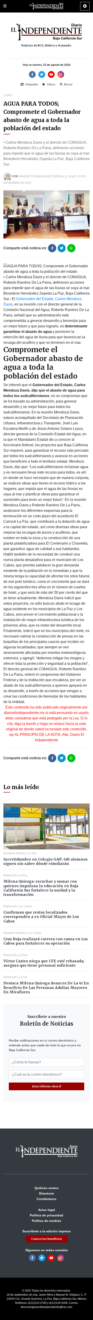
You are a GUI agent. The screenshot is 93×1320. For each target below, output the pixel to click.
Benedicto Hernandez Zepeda (41, 176)
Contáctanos (46, 1199)
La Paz (7, 95)
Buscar (68, 84)
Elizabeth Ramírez (14, 853)
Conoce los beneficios (46, 1239)
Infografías (31, 84)
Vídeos (50, 84)
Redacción (10, 875)
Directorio (46, 1193)
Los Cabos (25, 906)
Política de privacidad (46, 1215)
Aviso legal (46, 1210)
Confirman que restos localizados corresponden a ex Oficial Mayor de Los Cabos (41, 916)
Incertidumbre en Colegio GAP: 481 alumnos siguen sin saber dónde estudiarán (45, 861)
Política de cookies (46, 1221)
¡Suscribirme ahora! (46, 1086)
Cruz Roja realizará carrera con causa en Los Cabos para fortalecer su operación (45, 941)
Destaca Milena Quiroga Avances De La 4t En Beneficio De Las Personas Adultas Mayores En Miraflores (46, 987)
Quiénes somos (47, 1188)
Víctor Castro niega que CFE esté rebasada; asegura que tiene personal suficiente (43, 963)
